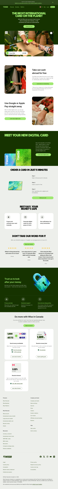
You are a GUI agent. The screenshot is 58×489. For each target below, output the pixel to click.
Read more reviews (29, 244)
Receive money (6, 423)
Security (32, 405)
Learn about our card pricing (43, 83)
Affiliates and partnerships (36, 418)
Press (32, 408)
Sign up (52, 7)
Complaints (5, 467)
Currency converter (7, 433)
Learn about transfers (16, 356)
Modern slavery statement (8, 469)
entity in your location (37, 484)
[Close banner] (52, 2)
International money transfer (9, 416)
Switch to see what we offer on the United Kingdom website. (28, 3)
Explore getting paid (41, 356)
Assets (4, 425)
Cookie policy (6, 464)
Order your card (29, 26)
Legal (4, 462)
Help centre (33, 428)
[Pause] (51, 33)
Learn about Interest (16, 388)
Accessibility (33, 469)
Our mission (33, 415)
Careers (32, 410)
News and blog (34, 403)
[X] (44, 457)
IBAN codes (5, 441)
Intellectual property (7, 472)
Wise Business (6, 403)
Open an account (29, 325)
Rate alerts (5, 443)
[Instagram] (47, 457)
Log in (48, 7)
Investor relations (34, 413)
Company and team (35, 400)
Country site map (34, 467)
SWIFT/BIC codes (6, 438)
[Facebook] (41, 457)
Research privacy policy (36, 464)
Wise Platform (6, 405)
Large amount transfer (8, 418)
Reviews (32, 420)
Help (45, 7)
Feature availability (7, 448)
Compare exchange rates (8, 446)
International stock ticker (8, 436)
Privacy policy (34, 462)
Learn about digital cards (15, 118)
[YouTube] (51, 457)
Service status (34, 430)
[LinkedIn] (54, 457)
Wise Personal (6, 400)
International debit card (8, 421)
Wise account (6, 413)
